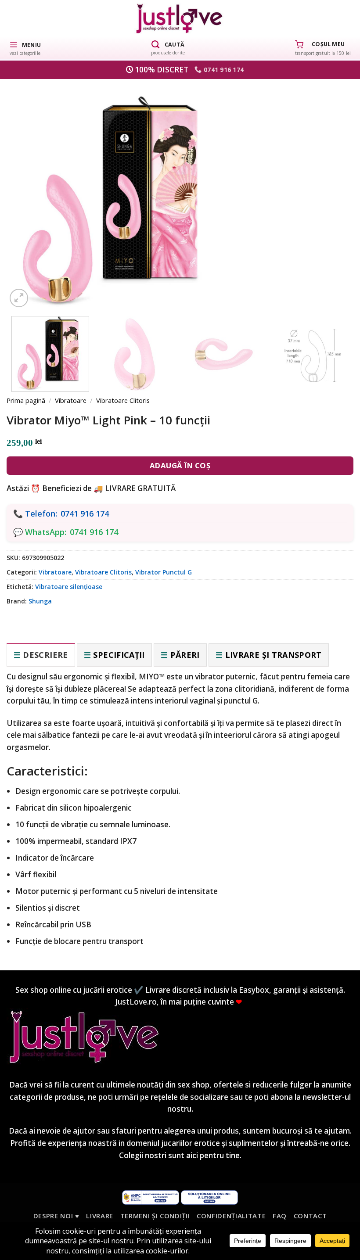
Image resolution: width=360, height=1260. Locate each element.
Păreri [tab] (185, 655)
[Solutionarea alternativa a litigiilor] (150, 1197)
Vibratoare (70, 400)
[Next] (331, 188)
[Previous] (28, 188)
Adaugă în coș (180, 465)
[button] (25, 47)
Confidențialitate (231, 1215)
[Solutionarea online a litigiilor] (209, 1197)
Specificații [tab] (118, 655)
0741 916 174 (85, 513)
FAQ (280, 1215)
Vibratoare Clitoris (123, 400)
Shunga (40, 601)
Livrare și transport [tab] (273, 655)
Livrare (99, 1215)
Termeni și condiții (155, 1215)
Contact (310, 1215)
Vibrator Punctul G (163, 572)
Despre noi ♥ (56, 1215)
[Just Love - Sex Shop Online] (180, 18)
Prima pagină (26, 400)
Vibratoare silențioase (68, 586)
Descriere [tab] (45, 655)
